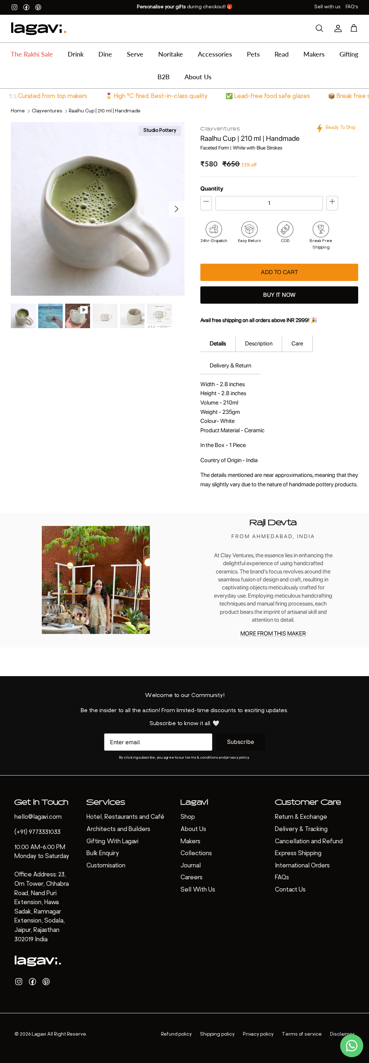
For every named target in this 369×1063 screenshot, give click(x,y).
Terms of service (302, 1034)
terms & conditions (201, 758)
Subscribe (240, 742)
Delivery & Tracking (301, 829)
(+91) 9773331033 (37, 832)
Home (18, 111)
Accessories (215, 54)
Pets (253, 54)
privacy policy (237, 758)
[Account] (336, 28)
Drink (76, 54)
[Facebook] (26, 7)
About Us (198, 77)
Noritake (170, 54)
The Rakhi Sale (32, 54)
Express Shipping (298, 854)
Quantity (211, 188)
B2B (163, 77)
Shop (188, 817)
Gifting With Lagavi (112, 842)
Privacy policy (258, 1034)
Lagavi (39, 1034)
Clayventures (47, 111)
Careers (192, 878)
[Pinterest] (38, 7)
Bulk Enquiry (102, 854)
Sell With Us (198, 890)
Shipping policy (217, 1034)
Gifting (348, 54)
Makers (314, 54)
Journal (191, 866)
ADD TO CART (279, 272)
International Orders (302, 866)
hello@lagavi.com (38, 817)
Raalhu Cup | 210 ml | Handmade (105, 111)
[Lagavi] (39, 28)
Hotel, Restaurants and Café (125, 817)
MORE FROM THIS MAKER (273, 633)
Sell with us (327, 7)
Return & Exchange (301, 817)
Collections (196, 854)
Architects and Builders (118, 829)
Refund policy (176, 1034)
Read (282, 54)
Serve (135, 54)
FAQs (282, 878)
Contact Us (290, 890)
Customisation (105, 866)
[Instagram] (14, 7)
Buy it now (279, 295)
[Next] (176, 209)
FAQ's (352, 7)
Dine (105, 54)
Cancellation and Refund (309, 842)
